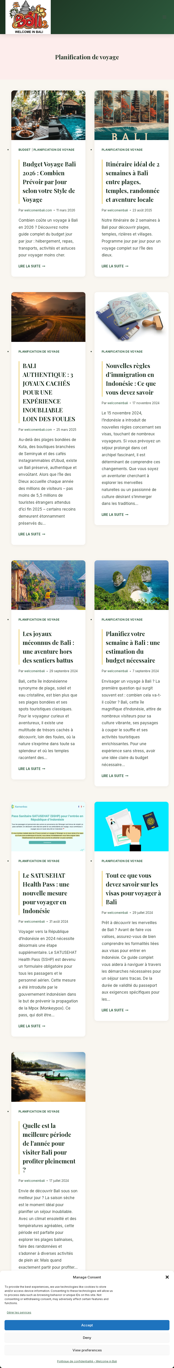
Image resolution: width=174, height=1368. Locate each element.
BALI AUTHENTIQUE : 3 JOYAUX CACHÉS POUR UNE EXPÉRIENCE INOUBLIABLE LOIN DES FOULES (49, 392)
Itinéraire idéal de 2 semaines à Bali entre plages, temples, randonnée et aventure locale (133, 181)
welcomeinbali (117, 210)
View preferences (87, 1350)
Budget (25, 149)
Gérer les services (19, 1312)
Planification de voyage (54, 149)
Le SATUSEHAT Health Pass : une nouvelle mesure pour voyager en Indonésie (46, 893)
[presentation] (48, 115)
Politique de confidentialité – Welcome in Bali (87, 1361)
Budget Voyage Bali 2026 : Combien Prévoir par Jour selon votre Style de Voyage (49, 181)
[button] (167, 1277)
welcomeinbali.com (38, 210)
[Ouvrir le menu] (164, 16)
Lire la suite (32, 266)
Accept (87, 1325)
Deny (87, 1337)
